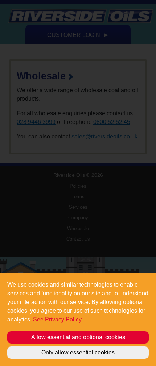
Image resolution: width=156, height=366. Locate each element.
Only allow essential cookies (78, 352)
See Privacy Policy (57, 319)
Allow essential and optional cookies (78, 337)
